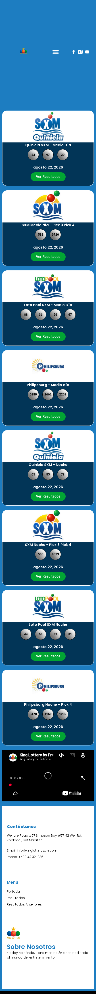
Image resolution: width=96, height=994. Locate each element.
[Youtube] (87, 52)
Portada (13, 891)
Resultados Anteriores (24, 904)
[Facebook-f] (73, 52)
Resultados (16, 898)
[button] (55, 52)
